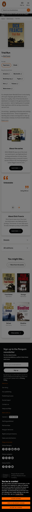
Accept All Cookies (16, 507)
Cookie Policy (19, 494)
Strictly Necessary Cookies (16, 503)
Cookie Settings (16, 498)
